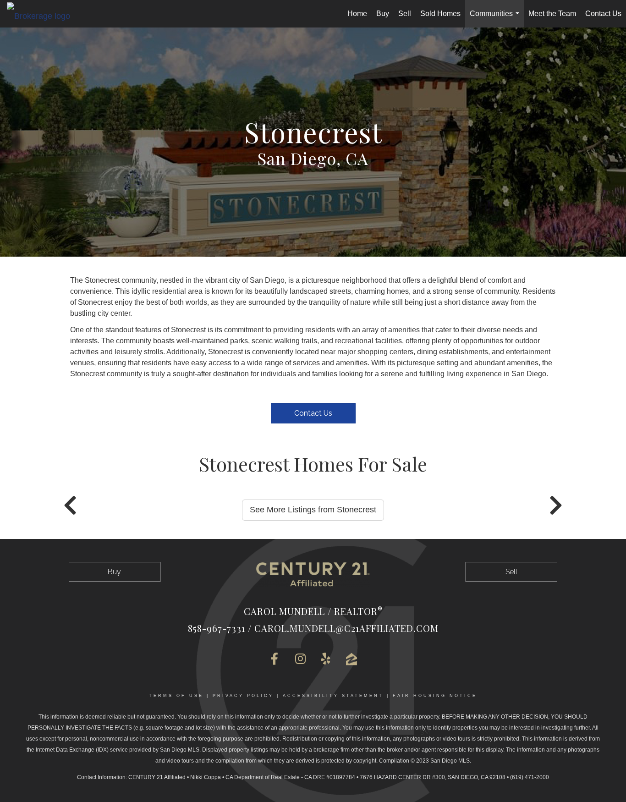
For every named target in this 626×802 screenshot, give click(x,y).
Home (357, 13)
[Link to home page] (43, 15)
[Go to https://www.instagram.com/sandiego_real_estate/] (300, 659)
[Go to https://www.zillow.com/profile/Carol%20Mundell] (351, 659)
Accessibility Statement (333, 695)
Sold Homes (440, 13)
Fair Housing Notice (435, 695)
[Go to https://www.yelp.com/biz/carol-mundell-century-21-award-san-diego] (326, 659)
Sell (404, 13)
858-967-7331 (216, 628)
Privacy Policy (243, 695)
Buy (382, 13)
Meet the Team (552, 13)
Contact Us (603, 13)
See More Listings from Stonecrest (313, 509)
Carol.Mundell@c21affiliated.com (346, 628)
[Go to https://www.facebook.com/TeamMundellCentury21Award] (274, 659)
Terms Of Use (176, 695)
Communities (496, 18)
